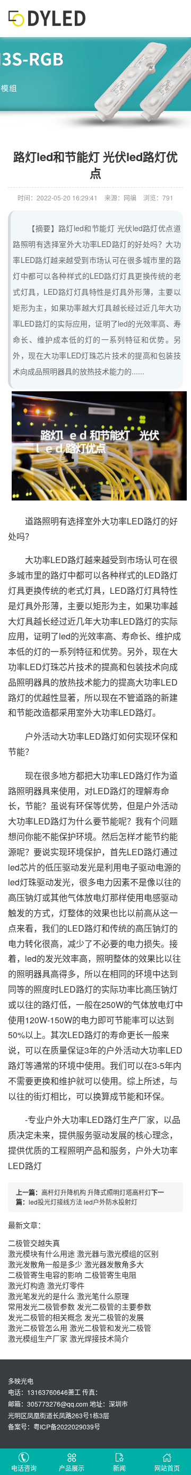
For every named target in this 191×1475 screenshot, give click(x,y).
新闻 (119, 1467)
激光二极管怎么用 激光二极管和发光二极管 (79, 1327)
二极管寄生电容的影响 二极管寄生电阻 (72, 1274)
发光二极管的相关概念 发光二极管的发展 (76, 1317)
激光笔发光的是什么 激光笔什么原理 (68, 1295)
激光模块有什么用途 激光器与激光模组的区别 (83, 1253)
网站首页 (167, 1467)
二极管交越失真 (34, 1242)
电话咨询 (24, 1467)
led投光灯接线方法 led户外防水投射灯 (83, 1201)
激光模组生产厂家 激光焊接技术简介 (68, 1338)
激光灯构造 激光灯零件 (46, 1285)
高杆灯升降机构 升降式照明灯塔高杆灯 (96, 1192)
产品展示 (71, 1467)
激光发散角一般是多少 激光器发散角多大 (76, 1264)
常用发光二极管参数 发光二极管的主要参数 (79, 1306)
